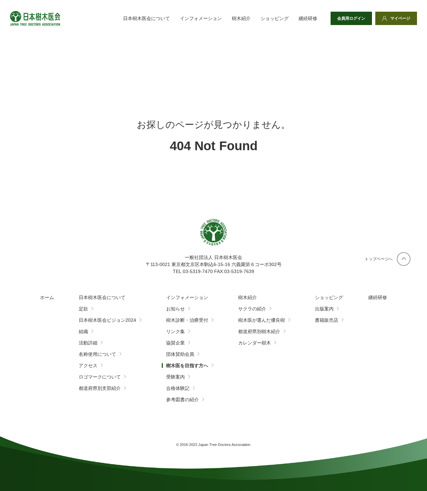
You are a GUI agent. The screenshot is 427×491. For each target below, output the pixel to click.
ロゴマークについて (100, 377)
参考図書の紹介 (182, 399)
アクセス (88, 365)
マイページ (400, 18)
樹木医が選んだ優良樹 (261, 320)
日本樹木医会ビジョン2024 (107, 320)
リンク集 (175, 331)
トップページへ (379, 259)
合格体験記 (177, 388)
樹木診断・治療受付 (187, 320)
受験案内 (175, 377)
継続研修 (308, 18)
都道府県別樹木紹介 (259, 331)
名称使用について (97, 354)
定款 (83, 308)
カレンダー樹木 (254, 342)
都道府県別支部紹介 (100, 388)
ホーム (47, 297)
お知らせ (175, 308)
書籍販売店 (326, 320)
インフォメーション (201, 18)
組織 (83, 331)
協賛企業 (175, 342)
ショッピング (275, 18)
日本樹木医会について (146, 18)
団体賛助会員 (180, 354)
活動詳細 (88, 342)
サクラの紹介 (252, 308)
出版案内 (324, 308)
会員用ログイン (351, 18)
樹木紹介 (241, 18)
